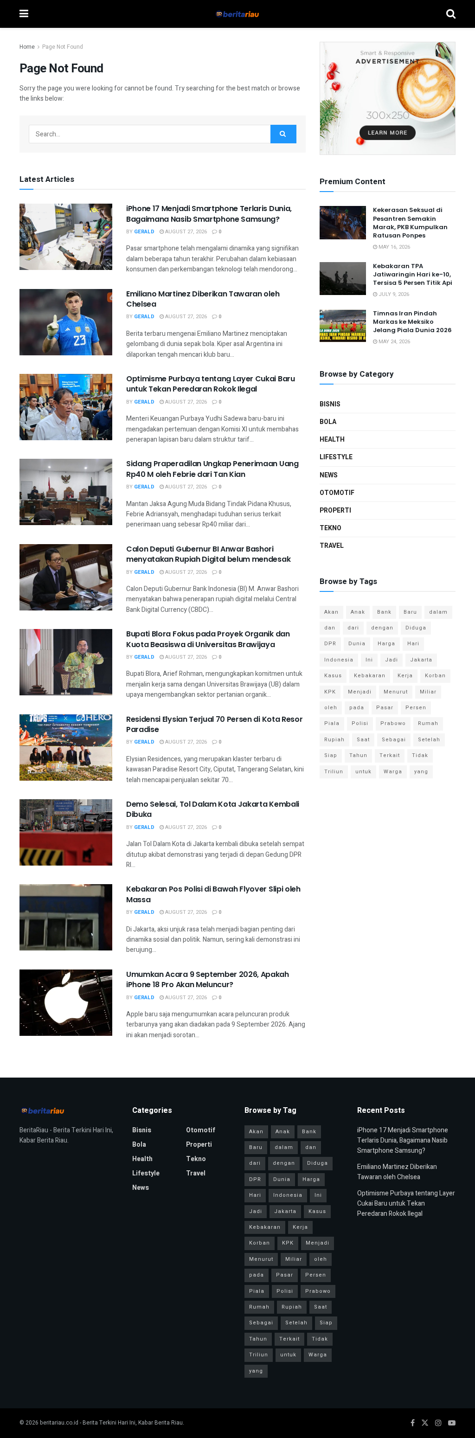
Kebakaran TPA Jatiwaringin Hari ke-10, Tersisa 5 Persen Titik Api (412, 274)
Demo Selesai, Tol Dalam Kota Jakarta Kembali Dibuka (212, 809)
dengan (382, 628)
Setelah (429, 740)
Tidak (420, 755)
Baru (410, 612)
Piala (332, 723)
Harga (386, 644)
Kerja (405, 676)
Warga (393, 772)
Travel (332, 546)
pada (356, 708)
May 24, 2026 (393, 342)
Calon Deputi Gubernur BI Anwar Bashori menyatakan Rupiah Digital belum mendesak (208, 554)
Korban (435, 676)
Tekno (330, 528)
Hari (413, 644)
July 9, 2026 (393, 294)
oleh (330, 708)
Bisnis (330, 404)
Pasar (384, 708)
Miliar (428, 692)
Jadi (391, 660)
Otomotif (337, 493)
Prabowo (393, 723)
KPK (330, 692)
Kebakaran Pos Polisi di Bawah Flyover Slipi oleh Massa (213, 894)
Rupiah (334, 740)
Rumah (428, 723)
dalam (438, 612)
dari (353, 628)
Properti (335, 510)
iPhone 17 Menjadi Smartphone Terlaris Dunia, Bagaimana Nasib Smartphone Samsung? (209, 213)
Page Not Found (62, 47)
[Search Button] (283, 134)
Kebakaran (369, 676)
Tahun (358, 755)
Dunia (357, 644)
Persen (415, 708)
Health (332, 439)
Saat (363, 740)
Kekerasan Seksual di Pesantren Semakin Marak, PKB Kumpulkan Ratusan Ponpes (410, 222)
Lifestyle (336, 457)
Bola (328, 422)
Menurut (396, 692)
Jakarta (421, 660)
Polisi (360, 723)
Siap (330, 755)
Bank (384, 612)
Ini (369, 660)
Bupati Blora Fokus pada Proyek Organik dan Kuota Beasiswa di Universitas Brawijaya (208, 639)
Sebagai (394, 740)
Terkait (389, 755)
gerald (144, 232)
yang (421, 772)
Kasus (333, 676)
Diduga (415, 628)
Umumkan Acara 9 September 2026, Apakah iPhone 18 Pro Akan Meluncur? (207, 979)
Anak (358, 612)
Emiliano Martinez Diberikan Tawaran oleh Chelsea (202, 299)
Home (27, 47)
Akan (331, 612)
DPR (330, 644)
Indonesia (338, 660)
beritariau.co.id (59, 1423)
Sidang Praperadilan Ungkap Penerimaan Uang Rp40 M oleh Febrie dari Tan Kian (212, 468)
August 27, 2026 (185, 232)
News (329, 475)
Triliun (333, 772)
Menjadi (360, 692)
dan (329, 628)
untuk (363, 772)
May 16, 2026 (393, 247)
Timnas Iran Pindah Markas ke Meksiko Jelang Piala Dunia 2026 (412, 321)
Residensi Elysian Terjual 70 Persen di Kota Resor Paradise (214, 724)
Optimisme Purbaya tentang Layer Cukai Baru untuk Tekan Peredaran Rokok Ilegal (210, 383)
